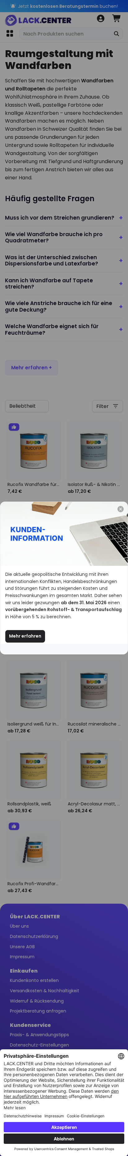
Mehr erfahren (25, 636)
